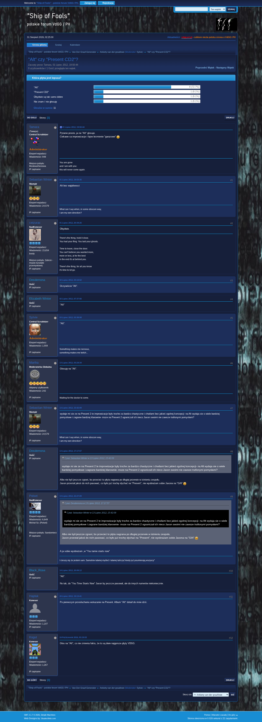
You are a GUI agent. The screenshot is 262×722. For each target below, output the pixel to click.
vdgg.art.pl (186, 37)
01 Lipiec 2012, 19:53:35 (71, 180)
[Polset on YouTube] (30, 529)
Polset (33, 496)
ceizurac (35, 222)
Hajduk (33, 596)
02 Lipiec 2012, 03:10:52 (71, 280)
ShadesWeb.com (48, 718)
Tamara (34, 127)
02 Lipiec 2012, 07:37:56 (71, 299)
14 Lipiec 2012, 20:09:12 (71, 570)
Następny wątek (225, 67)
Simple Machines (48, 715)
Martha (33, 362)
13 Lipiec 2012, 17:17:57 (71, 451)
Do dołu (32, 118)
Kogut (33, 637)
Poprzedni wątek (205, 67)
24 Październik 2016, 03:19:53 (73, 637)
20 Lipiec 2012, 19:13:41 (71, 596)
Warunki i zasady (219, 715)
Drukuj (230, 118)
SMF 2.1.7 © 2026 (32, 715)
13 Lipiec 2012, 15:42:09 (71, 408)
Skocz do (187, 694)
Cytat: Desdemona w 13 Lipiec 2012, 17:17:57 (87, 503)
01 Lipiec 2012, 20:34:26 (71, 223)
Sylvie (140, 52)
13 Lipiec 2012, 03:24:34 (71, 363)
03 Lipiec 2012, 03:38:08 (71, 317)
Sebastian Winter (40, 179)
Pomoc (207, 715)
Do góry (32, 680)
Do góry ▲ (233, 715)
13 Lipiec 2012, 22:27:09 (71, 496)
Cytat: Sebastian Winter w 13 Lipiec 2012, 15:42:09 (89, 458)
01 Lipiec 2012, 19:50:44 (73, 127)
